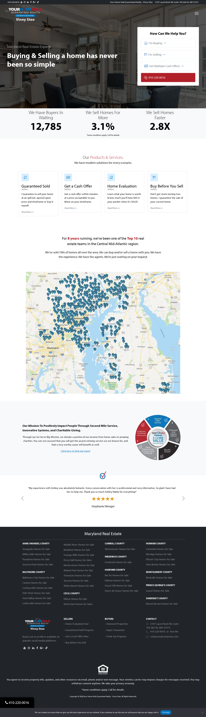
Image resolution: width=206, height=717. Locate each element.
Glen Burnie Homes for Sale (160, 564)
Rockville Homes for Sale (159, 577)
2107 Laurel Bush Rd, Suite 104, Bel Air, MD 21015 (176, 2)
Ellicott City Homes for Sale (160, 559)
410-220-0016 (13, 2)
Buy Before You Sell (75, 642)
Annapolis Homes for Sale (36, 549)
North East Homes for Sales (78, 604)
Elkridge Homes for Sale (159, 554)
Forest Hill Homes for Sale (118, 585)
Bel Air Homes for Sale (116, 575)
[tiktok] (38, 2)
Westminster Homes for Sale (120, 549)
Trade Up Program (116, 636)
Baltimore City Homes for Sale (38, 577)
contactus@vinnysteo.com (164, 636)
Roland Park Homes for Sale (78, 570)
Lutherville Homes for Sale (36, 603)
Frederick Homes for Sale (118, 562)
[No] (202, 712)
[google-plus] (34, 2)
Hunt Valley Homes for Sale (36, 598)
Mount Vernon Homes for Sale (162, 603)
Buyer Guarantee (116, 629)
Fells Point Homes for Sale (36, 592)
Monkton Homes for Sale (77, 549)
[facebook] (31, 2)
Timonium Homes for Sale (77, 575)
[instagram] (24, 2)
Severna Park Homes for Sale (37, 564)
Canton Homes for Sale (34, 582)
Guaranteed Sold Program (79, 629)
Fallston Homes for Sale (117, 580)
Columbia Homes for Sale (159, 549)
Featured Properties (117, 623)
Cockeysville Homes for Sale (37, 587)
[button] (168, 43)
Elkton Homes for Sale (75, 598)
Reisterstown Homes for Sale (79, 565)
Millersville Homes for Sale (36, 554)
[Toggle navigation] (197, 13)
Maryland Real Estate (103, 533)
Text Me (174, 631)
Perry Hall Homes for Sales (78, 560)
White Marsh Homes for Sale (79, 585)
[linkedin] (28, 2)
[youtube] (21, 2)
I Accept (166, 712)
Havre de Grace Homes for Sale (121, 590)
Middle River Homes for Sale (79, 544)
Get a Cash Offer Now (77, 636)
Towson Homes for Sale (76, 580)
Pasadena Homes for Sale (35, 559)
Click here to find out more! (75, 450)
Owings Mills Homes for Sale (79, 554)
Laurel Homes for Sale (157, 590)
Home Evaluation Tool (76, 623)
